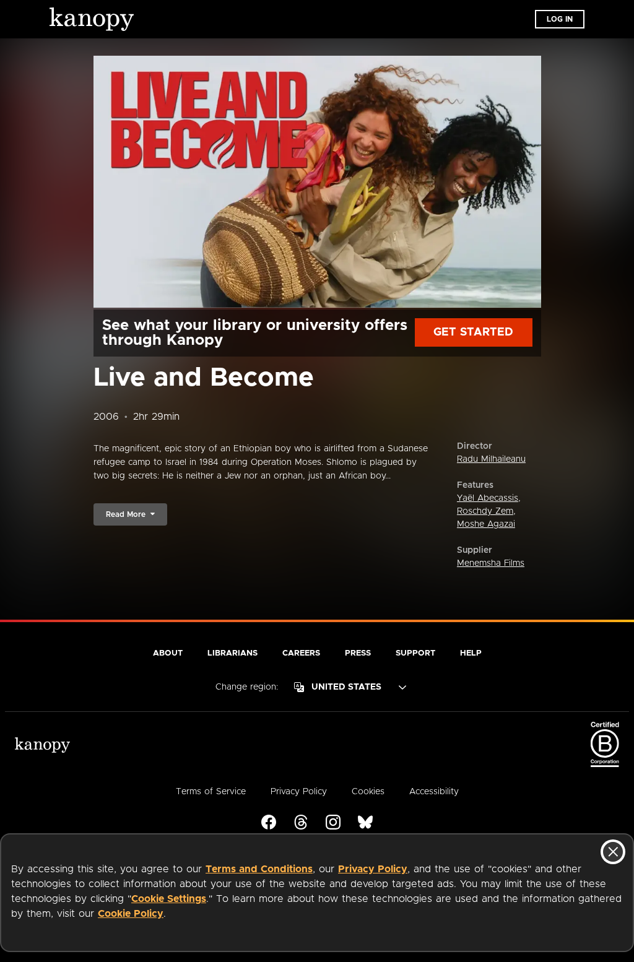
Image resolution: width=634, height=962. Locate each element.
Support (415, 653)
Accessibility (434, 791)
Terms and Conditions (259, 869)
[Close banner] (613, 852)
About (168, 653)
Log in (560, 19)
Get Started (473, 332)
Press (358, 653)
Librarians (232, 653)
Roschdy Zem (485, 511)
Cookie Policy (130, 914)
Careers (301, 653)
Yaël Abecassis (487, 498)
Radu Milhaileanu (491, 459)
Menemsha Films (490, 563)
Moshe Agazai (486, 524)
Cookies (368, 791)
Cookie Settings (168, 899)
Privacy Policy (372, 869)
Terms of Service (211, 791)
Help (471, 653)
